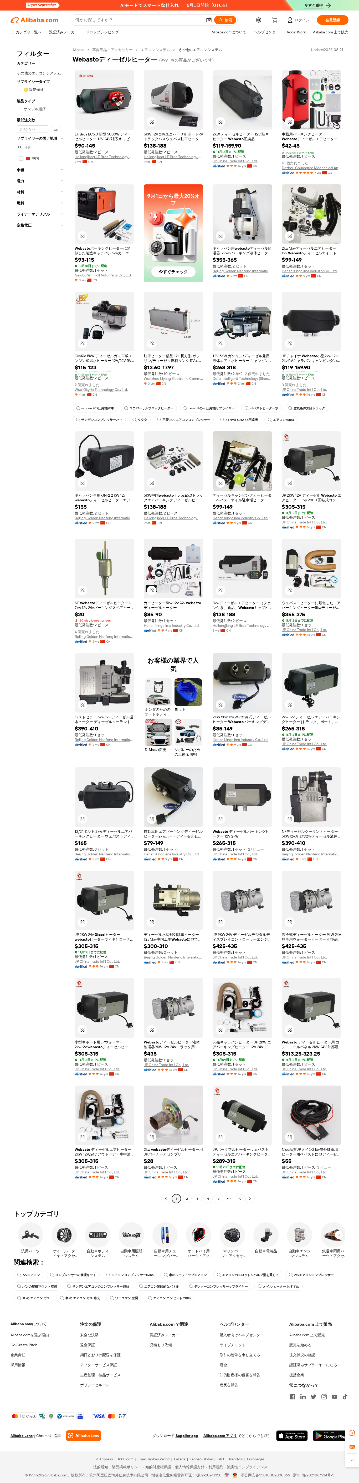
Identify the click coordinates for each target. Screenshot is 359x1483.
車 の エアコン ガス (36, 1298)
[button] (209, 20)
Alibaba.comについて (29, 1324)
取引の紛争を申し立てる (240, 1355)
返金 (223, 1365)
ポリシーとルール (95, 1385)
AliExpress (104, 1459)
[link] (352, 1433)
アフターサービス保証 (98, 1365)
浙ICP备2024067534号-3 (313, 1475)
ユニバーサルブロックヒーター (151, 408)
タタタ (142, 420)
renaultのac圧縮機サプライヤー (212, 408)
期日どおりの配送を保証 (100, 1355)
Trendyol (235, 1459)
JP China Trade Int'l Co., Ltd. (235, 161)
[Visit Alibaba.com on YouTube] (334, 1397)
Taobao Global (201, 1459)
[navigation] (40, 624)
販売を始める (300, 1345)
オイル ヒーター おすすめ (281, 1286)
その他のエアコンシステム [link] (200, 50)
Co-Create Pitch (24, 1345)
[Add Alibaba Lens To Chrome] (83, 1435)
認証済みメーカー (164, 1335)
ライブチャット (232, 1345)
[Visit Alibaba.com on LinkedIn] (303, 1397)
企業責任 (18, 1355)
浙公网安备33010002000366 (265, 1475)
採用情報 (18, 1365)
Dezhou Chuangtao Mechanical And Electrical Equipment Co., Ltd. (311, 168)
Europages (256, 1459)
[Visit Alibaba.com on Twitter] (313, 1397)
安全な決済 (89, 1335)
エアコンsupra (283, 420)
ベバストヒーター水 (264, 408)
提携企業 (296, 1375)
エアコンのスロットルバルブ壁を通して (250, 1275)
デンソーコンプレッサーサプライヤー (221, 1286)
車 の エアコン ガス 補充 (82, 1298)
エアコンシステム (155, 50)
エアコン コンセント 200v (172, 1298)
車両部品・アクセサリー (112, 50)
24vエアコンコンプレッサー (314, 1275)
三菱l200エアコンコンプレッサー (186, 420)
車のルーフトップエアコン (188, 1275)
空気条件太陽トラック (309, 408)
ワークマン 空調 (126, 1298)
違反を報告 (229, 1385)
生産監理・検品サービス (100, 1375)
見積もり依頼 (161, 1345)
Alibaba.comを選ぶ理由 (30, 1335)
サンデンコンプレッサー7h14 (101, 420)
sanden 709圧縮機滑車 (97, 408)
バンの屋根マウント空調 (39, 1286)
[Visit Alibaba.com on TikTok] (345, 1397)
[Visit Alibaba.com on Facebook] (292, 1397)
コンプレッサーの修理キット (75, 1275)
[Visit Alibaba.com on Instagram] (324, 1397)
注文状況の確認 (302, 1355)
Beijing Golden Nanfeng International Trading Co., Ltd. (242, 271)
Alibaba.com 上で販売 (307, 1335)
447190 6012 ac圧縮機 (241, 420)
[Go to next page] (250, 1198)
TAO (220, 1459)
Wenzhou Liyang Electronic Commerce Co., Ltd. (173, 378)
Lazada (179, 1459)
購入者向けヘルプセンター (242, 1335)
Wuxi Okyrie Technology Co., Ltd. (101, 389)
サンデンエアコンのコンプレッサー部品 (100, 1286)
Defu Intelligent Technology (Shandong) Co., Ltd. (242, 378)
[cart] (276, 21)
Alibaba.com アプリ (220, 1436)
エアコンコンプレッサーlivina (132, 1275)
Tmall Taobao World (154, 1459)
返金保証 (87, 1345)
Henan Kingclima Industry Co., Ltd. (309, 271)
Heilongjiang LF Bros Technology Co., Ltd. (104, 157)
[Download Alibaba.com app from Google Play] (330, 1435)
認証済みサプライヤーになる (313, 1365)
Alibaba (78, 50)
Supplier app (187, 1436)
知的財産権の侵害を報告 (240, 1375)
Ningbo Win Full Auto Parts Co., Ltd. (103, 275)
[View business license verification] (226, 1475)
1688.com (125, 1459)
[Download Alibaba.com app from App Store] (292, 1435)
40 (240, 1198)
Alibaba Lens (22, 1436)
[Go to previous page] (166, 1198)
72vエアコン (31, 1275)
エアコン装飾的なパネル (161, 1286)
